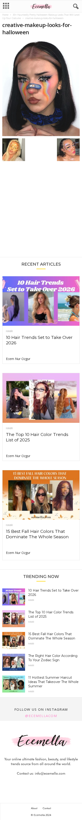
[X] (46, 782)
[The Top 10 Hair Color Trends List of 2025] (41, 398)
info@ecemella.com (50, 773)
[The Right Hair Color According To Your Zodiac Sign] (13, 662)
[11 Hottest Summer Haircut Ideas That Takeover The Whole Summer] (13, 684)
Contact (47, 808)
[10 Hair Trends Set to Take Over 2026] (41, 301)
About (34, 808)
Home (5, 14)
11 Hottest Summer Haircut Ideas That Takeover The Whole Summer (53, 682)
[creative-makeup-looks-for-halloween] (41, 88)
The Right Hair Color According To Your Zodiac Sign (52, 658)
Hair (9, 331)
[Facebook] (25, 782)
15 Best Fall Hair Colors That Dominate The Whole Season (37, 534)
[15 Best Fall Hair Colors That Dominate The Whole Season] (41, 495)
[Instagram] (36, 782)
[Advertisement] (41, 211)
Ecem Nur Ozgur (18, 359)
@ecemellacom (41, 715)
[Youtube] (57, 782)
